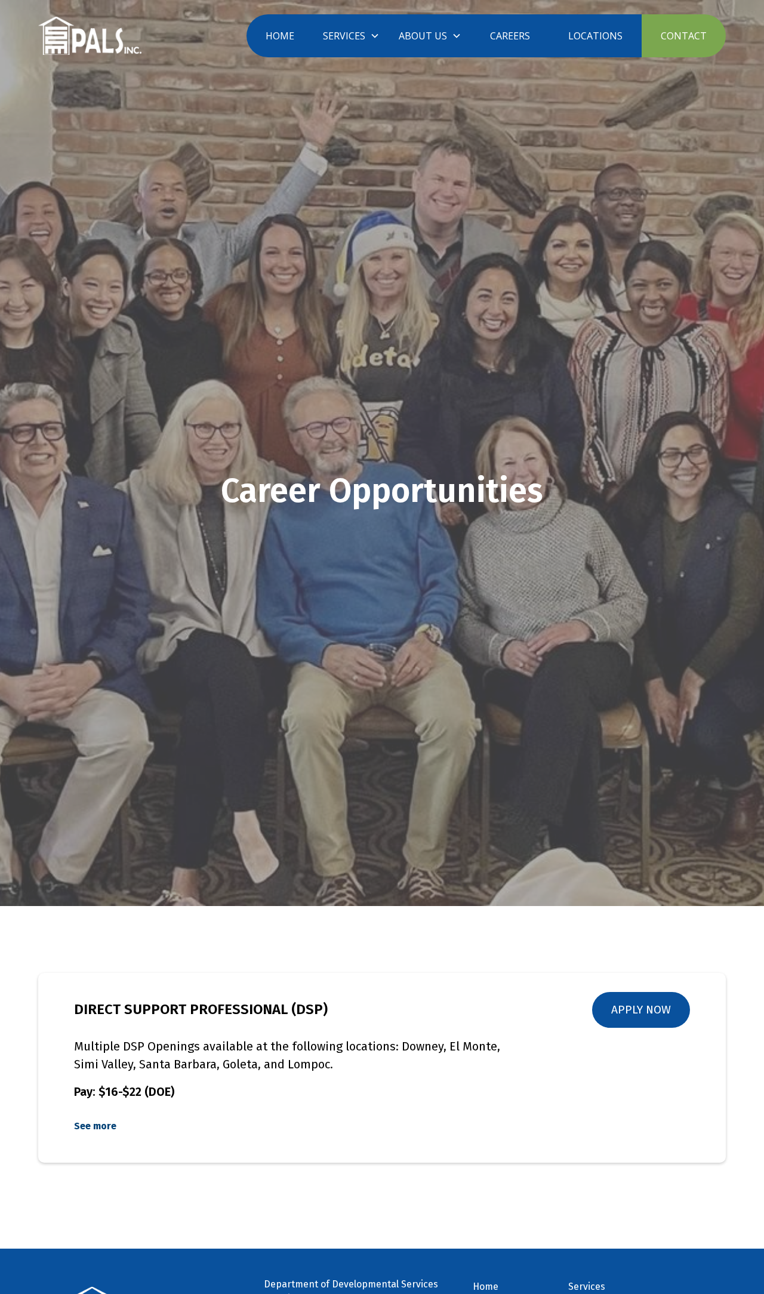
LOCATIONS (595, 35)
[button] (351, 35)
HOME (280, 35)
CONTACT (684, 35)
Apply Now (641, 1009)
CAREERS (510, 35)
